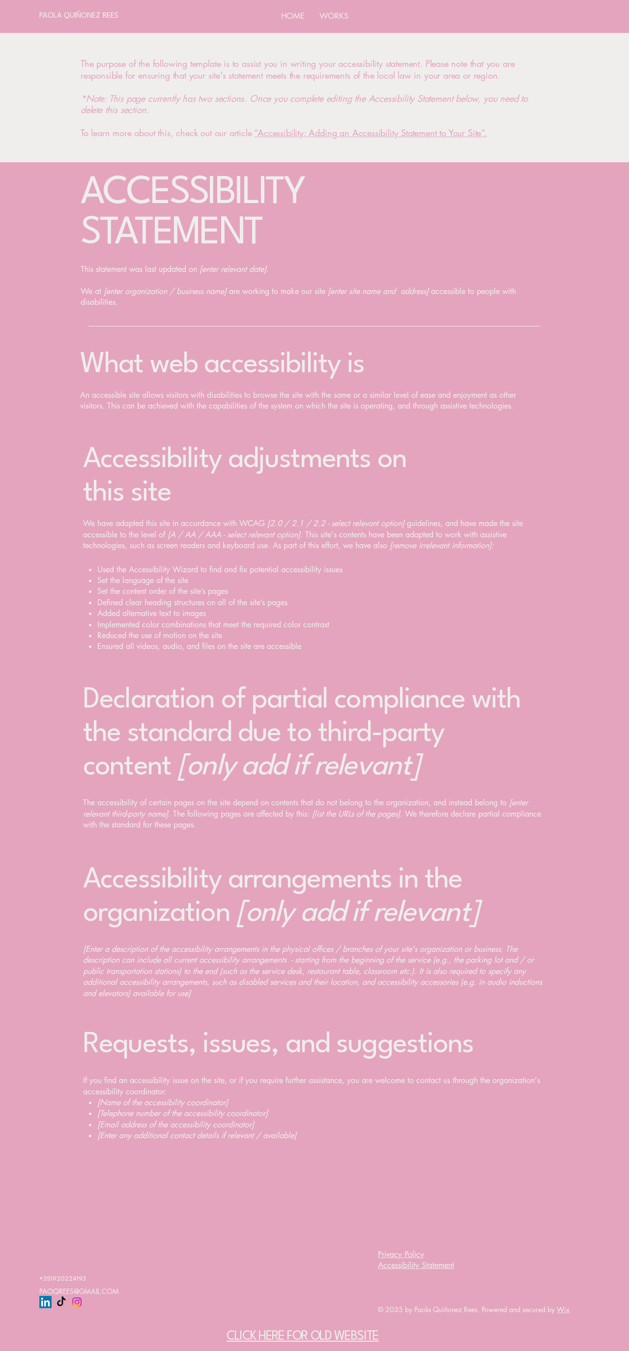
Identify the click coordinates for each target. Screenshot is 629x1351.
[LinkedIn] (45, 1302)
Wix (563, 1309)
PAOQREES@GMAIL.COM (79, 1291)
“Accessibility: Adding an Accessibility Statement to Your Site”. (370, 133)
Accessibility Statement (416, 1265)
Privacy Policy (401, 1254)
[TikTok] (61, 1302)
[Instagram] (77, 1302)
